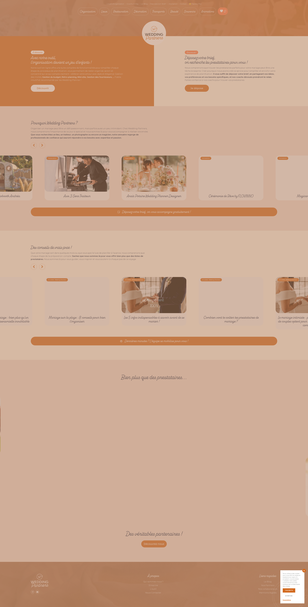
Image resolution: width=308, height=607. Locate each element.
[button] (43, 88)
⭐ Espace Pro (195, 4)
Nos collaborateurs (267, 589)
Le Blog (144, 4)
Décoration (140, 11)
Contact (183, 4)
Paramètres (287, 600)
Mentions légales (267, 593)
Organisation (87, 11)
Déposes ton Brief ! (158, 4)
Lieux (104, 11)
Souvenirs (189, 11)
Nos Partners (267, 585)
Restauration (120, 11)
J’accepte (289, 590)
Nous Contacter (153, 593)
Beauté (174, 11)
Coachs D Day (132, 4)
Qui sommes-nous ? (153, 582)
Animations (207, 11)
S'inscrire (153, 585)
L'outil (153, 589)
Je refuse (288, 596)
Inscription (173, 4)
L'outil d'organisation (115, 4)
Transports (158, 11)
